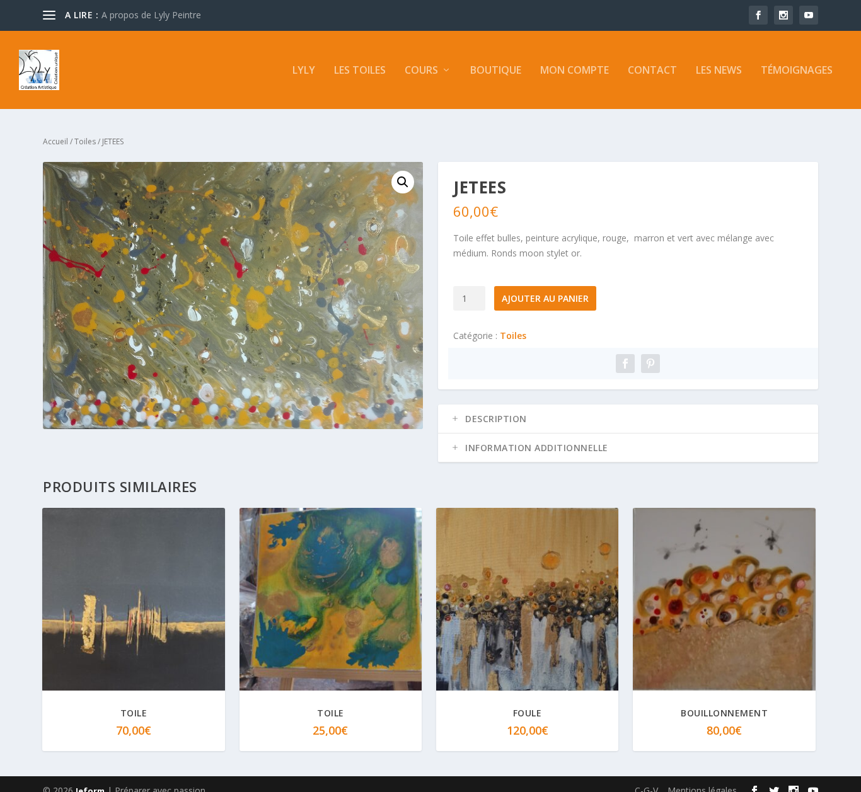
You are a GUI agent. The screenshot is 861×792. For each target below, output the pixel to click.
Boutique (495, 71)
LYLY (303, 71)
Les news (719, 71)
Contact (652, 71)
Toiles (85, 141)
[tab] (628, 419)
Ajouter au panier (545, 298)
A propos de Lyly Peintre (151, 15)
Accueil (55, 141)
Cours (421, 71)
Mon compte (574, 71)
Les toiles (360, 71)
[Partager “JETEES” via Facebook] (625, 363)
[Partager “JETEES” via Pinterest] (650, 363)
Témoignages (797, 71)
